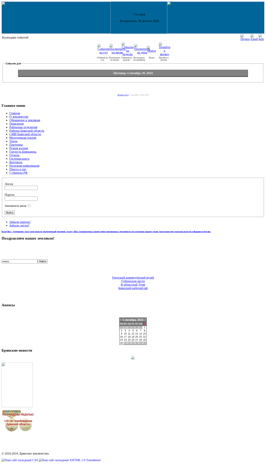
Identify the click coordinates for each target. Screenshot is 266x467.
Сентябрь (129, 319)
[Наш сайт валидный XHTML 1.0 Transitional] (69, 460)
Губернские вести (133, 281)
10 (125, 333)
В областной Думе (133, 284)
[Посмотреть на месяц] (117, 52)
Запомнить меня (16, 205)
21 (140, 336)
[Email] (254, 39)
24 (125, 340)
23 (121, 340)
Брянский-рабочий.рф (133, 288)
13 (136, 333)
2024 (140, 319)
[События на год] (103, 52)
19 (133, 336)
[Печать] (245, 39)
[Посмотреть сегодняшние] (142, 52)
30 (121, 343)
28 (140, 340)
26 (133, 340)
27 (136, 340)
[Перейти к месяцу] (164, 54)
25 (129, 340)
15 (144, 333)
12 (133, 333)
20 (136, 336)
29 (144, 340)
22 (144, 336)
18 (129, 336)
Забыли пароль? (20, 222)
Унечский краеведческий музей (133, 277)
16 (121, 336)
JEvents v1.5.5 (123, 95)
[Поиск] (152, 50)
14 (140, 333)
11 (129, 333)
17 (125, 336)
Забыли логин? (19, 225)
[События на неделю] (128, 54)
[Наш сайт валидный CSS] (20, 460)
